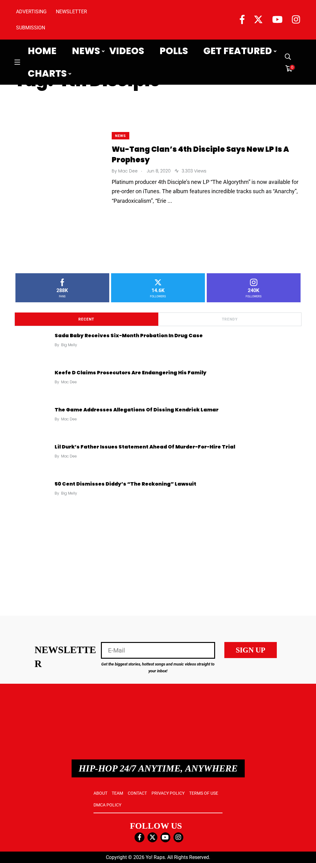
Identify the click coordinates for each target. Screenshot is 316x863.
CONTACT (137, 793)
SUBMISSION (30, 28)
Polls (174, 51)
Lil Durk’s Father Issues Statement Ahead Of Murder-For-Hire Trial (145, 446)
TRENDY (230, 319)
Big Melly (69, 344)
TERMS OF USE (203, 793)
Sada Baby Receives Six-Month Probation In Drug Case (129, 335)
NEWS (120, 136)
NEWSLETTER (71, 12)
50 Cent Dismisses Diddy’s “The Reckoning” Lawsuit (125, 483)
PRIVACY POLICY (168, 793)
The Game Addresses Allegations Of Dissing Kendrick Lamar (136, 409)
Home (42, 51)
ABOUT (100, 793)
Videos (126, 51)
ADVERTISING (31, 12)
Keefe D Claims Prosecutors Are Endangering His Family (130, 372)
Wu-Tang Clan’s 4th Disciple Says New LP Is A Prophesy (200, 154)
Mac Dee (69, 382)
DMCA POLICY (107, 804)
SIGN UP (250, 650)
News (86, 51)
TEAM (117, 793)
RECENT (86, 319)
